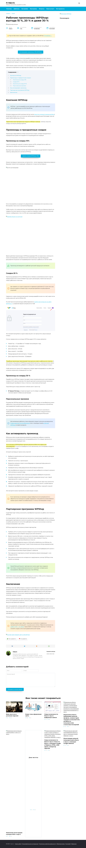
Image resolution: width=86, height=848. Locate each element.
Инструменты (60, 8)
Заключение (13, 92)
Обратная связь (61, 844)
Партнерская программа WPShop (19, 90)
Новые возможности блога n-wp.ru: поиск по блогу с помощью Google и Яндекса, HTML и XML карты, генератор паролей (52, 744)
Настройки (25, 8)
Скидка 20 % (16, 81)
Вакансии (73, 844)
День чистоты (33, 757)
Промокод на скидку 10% (19, 79)
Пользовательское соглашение (30, 844)
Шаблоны (16, 8)
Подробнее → (48, 35)
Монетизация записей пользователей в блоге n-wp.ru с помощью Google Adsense (71, 741)
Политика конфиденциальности (47, 844)
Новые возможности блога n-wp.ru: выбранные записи (51, 715)
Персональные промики (19, 85)
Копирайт (68, 844)
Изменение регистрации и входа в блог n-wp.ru (14, 833)
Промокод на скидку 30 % (20, 83)
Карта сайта (18, 844)
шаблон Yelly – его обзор (17, 626)
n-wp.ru (10, 2)
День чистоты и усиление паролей (12, 715)
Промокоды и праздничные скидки (20, 77)
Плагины (9, 8)
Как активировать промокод (18, 88)
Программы (33, 8)
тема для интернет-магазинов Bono (44, 114)
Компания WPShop (15, 75)
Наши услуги (50, 8)
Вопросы (41, 8)
